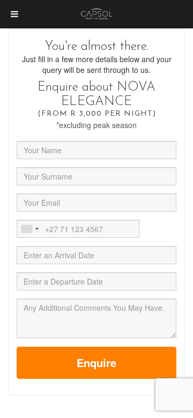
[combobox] (29, 228)
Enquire (96, 362)
